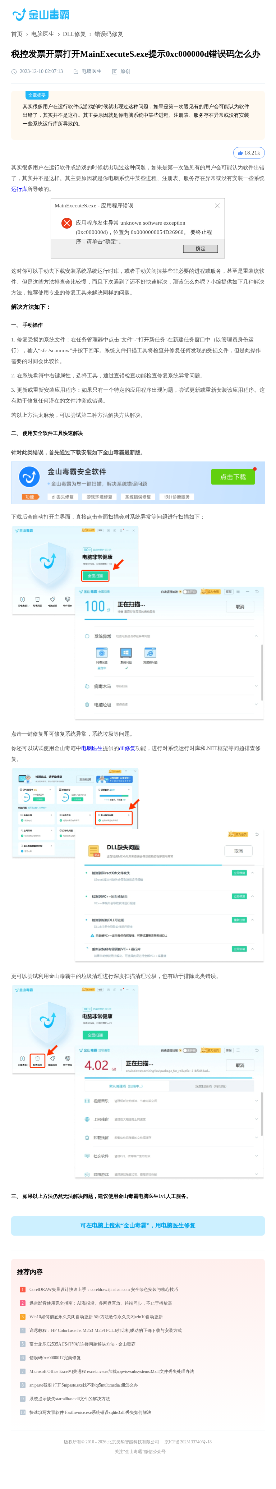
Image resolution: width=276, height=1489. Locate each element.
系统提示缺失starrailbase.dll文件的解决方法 (69, 1398)
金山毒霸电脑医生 (138, 1196)
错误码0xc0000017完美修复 (55, 1357)
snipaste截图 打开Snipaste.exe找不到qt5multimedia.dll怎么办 (83, 1385)
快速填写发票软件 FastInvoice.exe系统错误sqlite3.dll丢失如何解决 (90, 1412)
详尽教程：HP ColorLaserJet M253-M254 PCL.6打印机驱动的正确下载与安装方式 (105, 1330)
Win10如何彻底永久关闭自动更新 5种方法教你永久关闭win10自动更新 (96, 1316)
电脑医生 (42, 34)
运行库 (19, 189)
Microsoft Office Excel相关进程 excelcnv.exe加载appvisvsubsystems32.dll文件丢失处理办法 (111, 1371)
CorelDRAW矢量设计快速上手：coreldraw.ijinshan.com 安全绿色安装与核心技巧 (103, 1289)
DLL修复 (74, 34)
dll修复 (127, 748)
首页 (17, 34)
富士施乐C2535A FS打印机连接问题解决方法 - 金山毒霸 (82, 1344)
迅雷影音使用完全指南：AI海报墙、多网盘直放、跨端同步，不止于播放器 (100, 1303)
